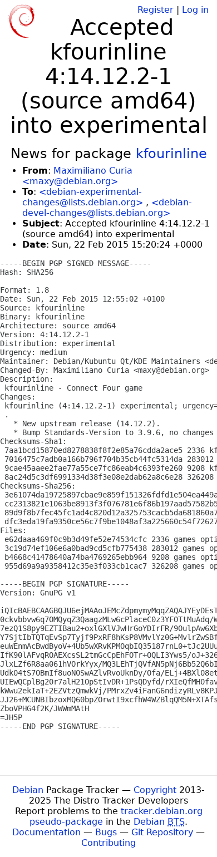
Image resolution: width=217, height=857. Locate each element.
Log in (195, 9)
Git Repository (162, 832)
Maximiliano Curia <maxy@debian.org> (77, 175)
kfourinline (171, 153)
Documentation (46, 832)
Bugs (106, 832)
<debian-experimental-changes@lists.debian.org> (82, 197)
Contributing (108, 843)
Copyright (155, 790)
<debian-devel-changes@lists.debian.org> (107, 207)
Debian (27, 790)
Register (155, 9)
